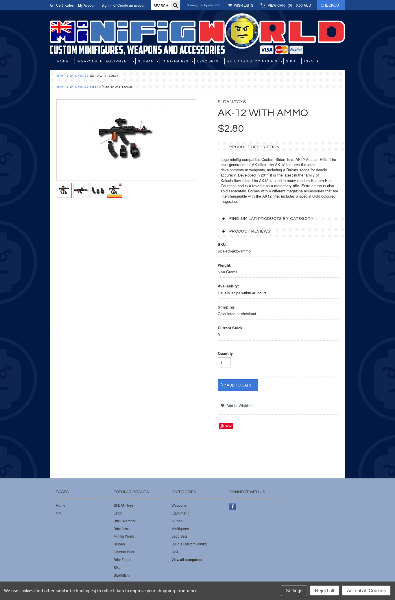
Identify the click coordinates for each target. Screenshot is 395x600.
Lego (118, 513)
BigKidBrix (122, 575)
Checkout (331, 5)
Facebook (233, 506)
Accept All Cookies (366, 590)
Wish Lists (243, 5)
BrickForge (122, 559)
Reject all (324, 590)
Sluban (146, 61)
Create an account (131, 5)
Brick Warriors (125, 521)
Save (228, 426)
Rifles (95, 86)
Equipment (118, 61)
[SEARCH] (175, 5)
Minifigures (176, 61)
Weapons (87, 61)
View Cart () (289, 5)
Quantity (225, 353)
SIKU (291, 61)
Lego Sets (208, 61)
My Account (87, 5)
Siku (117, 567)
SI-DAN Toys (124, 505)
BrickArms (122, 528)
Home (60, 75)
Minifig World (124, 536)
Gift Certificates (62, 5)
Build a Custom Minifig (252, 61)
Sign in (106, 5)
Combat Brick (124, 551)
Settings (294, 590)
